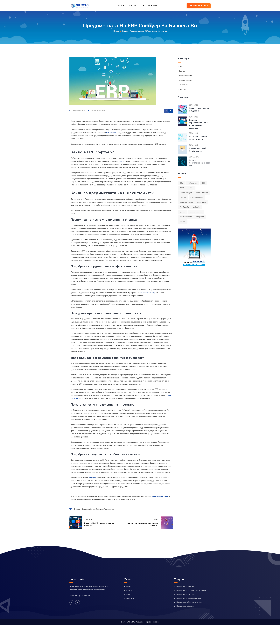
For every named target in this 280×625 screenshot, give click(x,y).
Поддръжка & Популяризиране (189, 602)
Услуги (132, 6)
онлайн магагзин (196, 212)
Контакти (152, 6)
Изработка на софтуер (185, 594)
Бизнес (93, 111)
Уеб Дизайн (184, 207)
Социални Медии (197, 197)
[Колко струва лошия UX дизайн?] (182, 109)
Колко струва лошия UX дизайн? (199, 109)
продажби (200, 217)
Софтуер (99, 509)
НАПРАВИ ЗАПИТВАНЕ (198, 6)
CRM (181, 183)
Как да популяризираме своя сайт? (199, 163)
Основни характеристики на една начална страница (198, 124)
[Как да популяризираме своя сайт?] (182, 161)
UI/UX (182, 188)
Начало (121, 6)
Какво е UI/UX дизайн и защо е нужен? (99, 524)
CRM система (192, 183)
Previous (89, 520)
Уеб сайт (182, 89)
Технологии (100, 111)
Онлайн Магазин (185, 76)
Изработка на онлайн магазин (188, 598)
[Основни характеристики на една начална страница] (182, 121)
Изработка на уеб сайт (185, 586)
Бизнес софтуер (88, 509)
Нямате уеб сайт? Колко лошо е (197, 149)
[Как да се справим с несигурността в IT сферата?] (182, 137)
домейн (183, 212)
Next (155, 520)
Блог (142, 6)
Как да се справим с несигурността (198, 137)
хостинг (183, 222)
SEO (180, 66)
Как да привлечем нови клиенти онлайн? (142, 524)
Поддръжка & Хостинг (185, 606)
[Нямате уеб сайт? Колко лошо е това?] (182, 149)
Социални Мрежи (185, 80)
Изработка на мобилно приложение (191, 590)
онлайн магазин (186, 217)
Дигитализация (202, 193)
